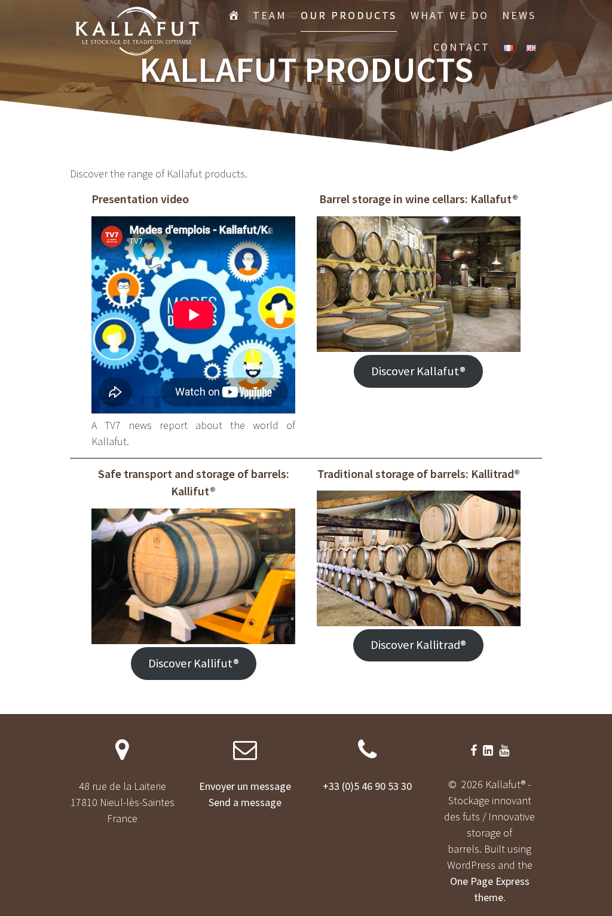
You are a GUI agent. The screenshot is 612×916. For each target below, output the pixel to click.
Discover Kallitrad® (418, 644)
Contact (461, 47)
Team (270, 15)
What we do (450, 15)
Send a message (245, 802)
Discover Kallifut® (193, 663)
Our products (349, 15)
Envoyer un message (245, 786)
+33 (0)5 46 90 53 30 (367, 786)
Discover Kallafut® (418, 371)
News (519, 15)
